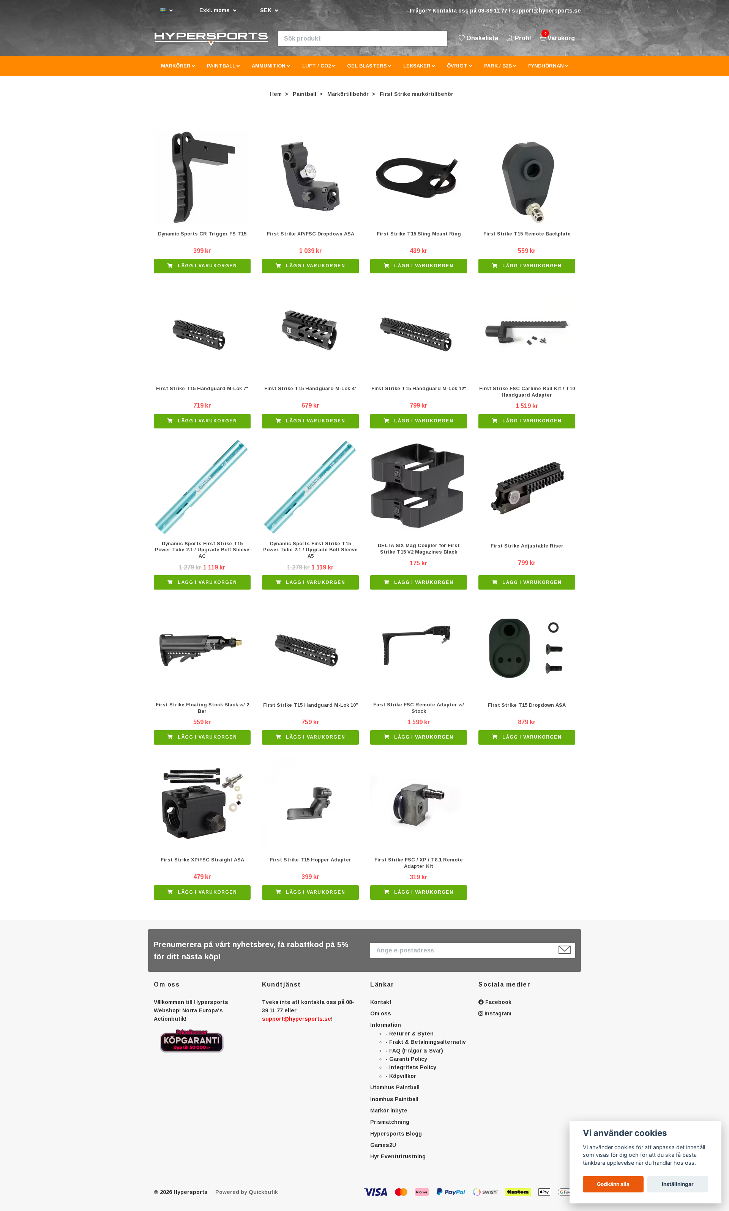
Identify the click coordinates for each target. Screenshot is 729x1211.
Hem (276, 100)
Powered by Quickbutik (246, 1198)
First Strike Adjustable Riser (527, 552)
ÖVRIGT (457, 72)
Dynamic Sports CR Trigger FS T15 (202, 240)
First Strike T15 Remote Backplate (527, 240)
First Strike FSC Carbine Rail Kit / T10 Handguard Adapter (527, 398)
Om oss (380, 1019)
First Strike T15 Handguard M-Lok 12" (418, 395)
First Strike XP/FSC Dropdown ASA (310, 240)
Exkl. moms (215, 10)
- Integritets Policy (410, 1074)
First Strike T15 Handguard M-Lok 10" (310, 711)
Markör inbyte (388, 1117)
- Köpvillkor (400, 1082)
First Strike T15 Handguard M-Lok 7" (202, 395)
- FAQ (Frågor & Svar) (414, 1057)
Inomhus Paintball (394, 1105)
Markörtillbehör (348, 100)
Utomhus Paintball (395, 1094)
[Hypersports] (243, 41)
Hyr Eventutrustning (398, 1163)
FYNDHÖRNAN (546, 72)
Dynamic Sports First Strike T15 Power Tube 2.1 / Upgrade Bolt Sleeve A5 (310, 556)
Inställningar (678, 1184)
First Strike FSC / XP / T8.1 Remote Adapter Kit (418, 869)
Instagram (497, 1019)
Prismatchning (389, 1128)
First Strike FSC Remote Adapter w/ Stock (418, 714)
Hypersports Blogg (396, 1140)
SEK (266, 10)
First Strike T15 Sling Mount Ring (419, 240)
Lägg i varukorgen (206, 272)
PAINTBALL (221, 72)
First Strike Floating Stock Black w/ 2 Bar (202, 714)
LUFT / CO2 (316, 72)
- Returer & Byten (409, 1040)
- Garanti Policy (406, 1065)
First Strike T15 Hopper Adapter (310, 866)
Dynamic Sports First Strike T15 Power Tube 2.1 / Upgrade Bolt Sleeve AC (202, 556)
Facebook (497, 1008)
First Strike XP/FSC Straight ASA (202, 866)
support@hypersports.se (296, 1025)
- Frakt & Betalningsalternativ (425, 1048)
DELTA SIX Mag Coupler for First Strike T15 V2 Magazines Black (419, 555)
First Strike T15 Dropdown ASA (527, 711)
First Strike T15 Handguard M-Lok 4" (310, 395)
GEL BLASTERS (367, 72)
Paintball (304, 100)
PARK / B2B (498, 72)
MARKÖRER (176, 72)
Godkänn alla (613, 1184)
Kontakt (380, 1008)
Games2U (383, 1151)
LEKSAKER (417, 72)
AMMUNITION (269, 72)
